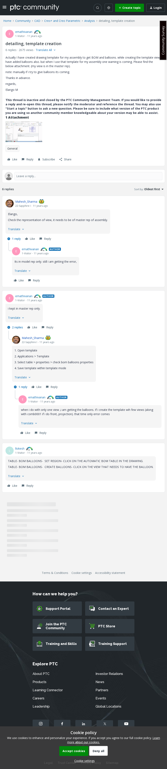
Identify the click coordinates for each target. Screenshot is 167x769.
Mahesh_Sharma (26, 201)
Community (23, 21)
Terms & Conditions (55, 573)
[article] (83, 220)
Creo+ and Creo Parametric (62, 21)
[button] (4, 8)
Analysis (89, 21)
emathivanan (23, 32)
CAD (37, 21)
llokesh (19, 448)
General (12, 148)
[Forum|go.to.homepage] (34, 7)
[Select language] (109, 8)
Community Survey (163, 40)
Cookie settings (81, 573)
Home (7, 21)
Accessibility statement (110, 573)
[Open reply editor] (83, 176)
